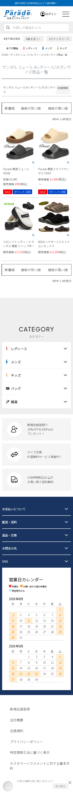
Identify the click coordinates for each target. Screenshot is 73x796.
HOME (5, 54)
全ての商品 (12, 48)
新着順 (10, 108)
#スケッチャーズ (59, 39)
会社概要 (16, 719)
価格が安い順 (31, 108)
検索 (8, 27)
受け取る (60, 786)
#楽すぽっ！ (33, 39)
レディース (31, 48)
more (36, 429)
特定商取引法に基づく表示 (30, 752)
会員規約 (16, 730)
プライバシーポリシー (26, 741)
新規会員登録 (20, 709)
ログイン (51, 14)
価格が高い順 (58, 108)
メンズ (48, 48)
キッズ (63, 48)
